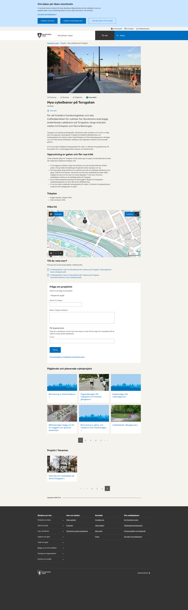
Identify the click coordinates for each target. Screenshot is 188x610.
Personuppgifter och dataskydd (135, 531)
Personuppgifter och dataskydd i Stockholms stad (67, 357)
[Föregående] (80, 488)
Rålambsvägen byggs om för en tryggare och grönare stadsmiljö (61, 427)
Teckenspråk (117, 29)
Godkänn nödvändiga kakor (73, 21)
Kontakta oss (99, 520)
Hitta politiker (99, 525)
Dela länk (53, 111)
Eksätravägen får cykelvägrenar (120, 395)
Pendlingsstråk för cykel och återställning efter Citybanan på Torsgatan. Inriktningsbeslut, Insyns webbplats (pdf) (81, 271)
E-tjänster (69, 525)
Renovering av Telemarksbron (62, 394)
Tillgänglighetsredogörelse (133, 525)
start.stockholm (143, 573)
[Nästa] (107, 440)
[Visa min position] (51, 253)
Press (97, 537)
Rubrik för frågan (56, 300)
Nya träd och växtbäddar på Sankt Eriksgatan (61, 477)
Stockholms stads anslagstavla (77, 531)
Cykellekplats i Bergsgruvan (125, 425)
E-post (52, 337)
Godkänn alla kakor (47, 21)
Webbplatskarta (143, 29)
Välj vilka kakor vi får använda (102, 21)
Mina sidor (98, 531)
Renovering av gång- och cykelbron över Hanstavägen (93, 426)
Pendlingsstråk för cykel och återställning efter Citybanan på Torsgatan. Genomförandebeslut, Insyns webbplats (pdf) (74, 276)
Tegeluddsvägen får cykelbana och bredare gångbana (91, 397)
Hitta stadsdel (71, 520)
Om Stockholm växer (131, 520)
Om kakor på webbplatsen (47, 14)
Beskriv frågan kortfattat (59, 310)
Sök (106, 35)
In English (130, 29)
